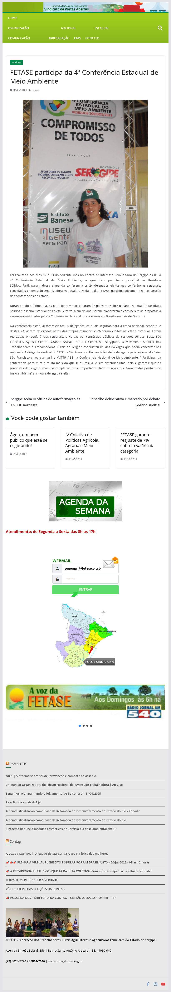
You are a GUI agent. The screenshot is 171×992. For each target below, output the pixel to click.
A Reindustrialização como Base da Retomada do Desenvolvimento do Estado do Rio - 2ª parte (73, 811)
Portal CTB (18, 764)
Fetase (35, 90)
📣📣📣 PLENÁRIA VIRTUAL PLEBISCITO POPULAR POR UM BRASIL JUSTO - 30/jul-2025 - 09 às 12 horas (78, 862)
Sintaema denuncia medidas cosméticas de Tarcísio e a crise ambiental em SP (61, 829)
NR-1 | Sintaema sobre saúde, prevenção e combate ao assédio (51, 776)
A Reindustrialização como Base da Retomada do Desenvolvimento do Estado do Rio (66, 820)
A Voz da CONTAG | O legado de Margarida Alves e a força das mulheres (57, 854)
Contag (15, 841)
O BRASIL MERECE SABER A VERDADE (32, 880)
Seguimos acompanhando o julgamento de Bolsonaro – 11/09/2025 (53, 793)
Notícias (16, 62)
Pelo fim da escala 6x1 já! (23, 802)
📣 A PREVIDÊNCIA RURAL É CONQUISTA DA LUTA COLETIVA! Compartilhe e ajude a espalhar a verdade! (79, 871)
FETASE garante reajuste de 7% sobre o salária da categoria (137, 443)
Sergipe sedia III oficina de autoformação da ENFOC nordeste (45, 402)
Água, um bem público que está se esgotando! (28, 440)
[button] (85, 702)
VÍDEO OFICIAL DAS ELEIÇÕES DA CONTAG (35, 889)
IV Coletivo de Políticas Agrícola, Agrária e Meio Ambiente (82, 443)
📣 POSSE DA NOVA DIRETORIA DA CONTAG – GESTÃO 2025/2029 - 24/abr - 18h (61, 898)
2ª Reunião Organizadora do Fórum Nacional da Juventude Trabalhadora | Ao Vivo (64, 785)
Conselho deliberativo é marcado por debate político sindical (124, 402)
